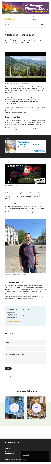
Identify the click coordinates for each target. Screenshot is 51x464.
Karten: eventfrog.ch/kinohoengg (14, 321)
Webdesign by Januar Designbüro (20, 459)
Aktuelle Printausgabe (10, 453)
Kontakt (7, 450)
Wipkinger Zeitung (30, 16)
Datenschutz (26, 454)
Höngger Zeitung (20, 16)
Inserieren (7, 448)
